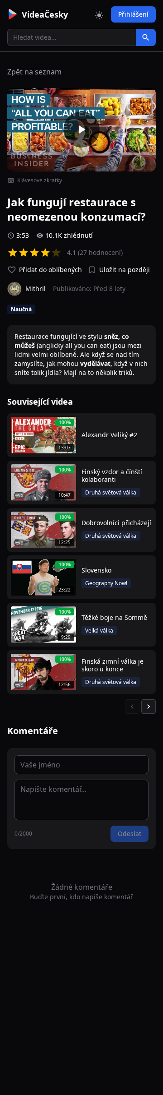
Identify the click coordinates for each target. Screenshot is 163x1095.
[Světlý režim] (99, 14)
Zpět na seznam (34, 72)
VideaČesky (45, 14)
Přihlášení (133, 14)
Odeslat (129, 833)
